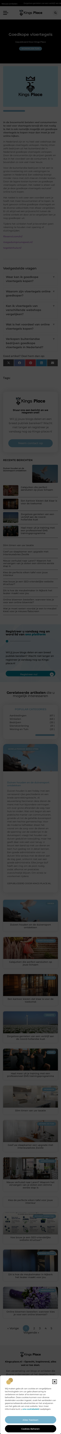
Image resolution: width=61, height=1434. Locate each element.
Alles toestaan (30, 1420)
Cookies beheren (30, 1428)
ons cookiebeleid (30, 1409)
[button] (54, 1381)
